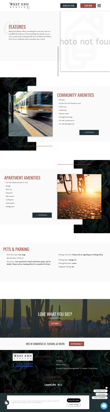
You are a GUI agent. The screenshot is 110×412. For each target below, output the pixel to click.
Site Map (59, 361)
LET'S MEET (55, 323)
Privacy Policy (61, 365)
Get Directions (76, 343)
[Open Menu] (99, 5)
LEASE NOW (88, 5)
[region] (48, 402)
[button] (6, 402)
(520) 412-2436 (68, 5)
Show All (90, 132)
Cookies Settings (74, 404)
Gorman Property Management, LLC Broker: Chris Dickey (76, 368)
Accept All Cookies (73, 400)
